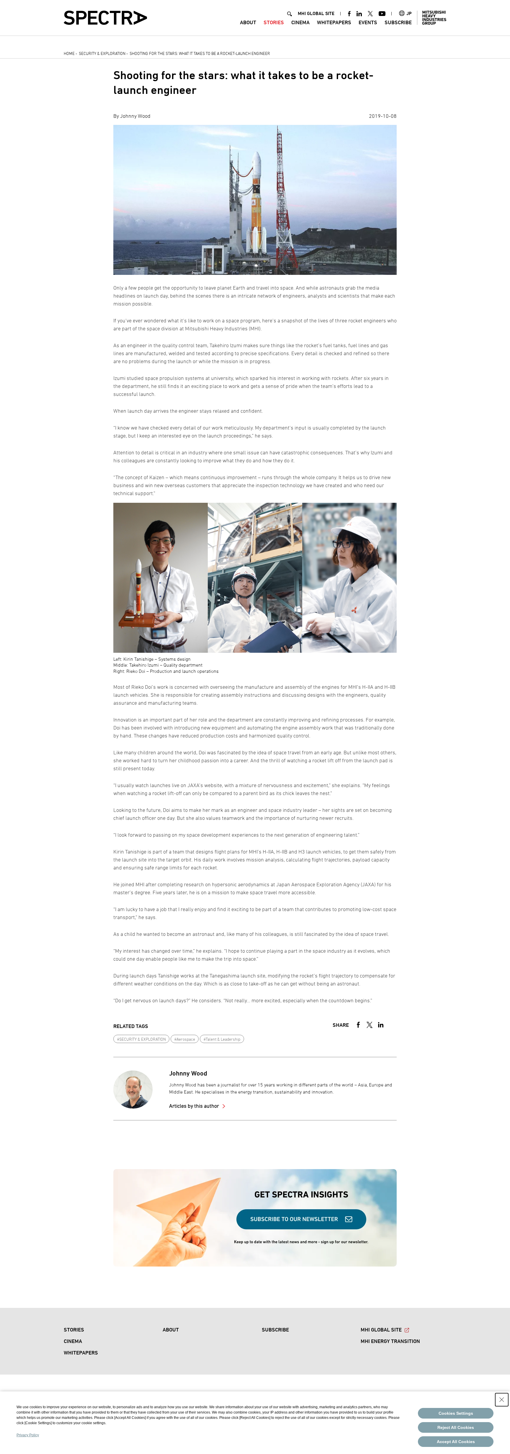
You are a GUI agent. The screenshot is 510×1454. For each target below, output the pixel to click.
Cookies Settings (456, 1413)
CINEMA (300, 22)
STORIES (274, 22)
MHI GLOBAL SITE (316, 13)
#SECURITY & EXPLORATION (141, 1039)
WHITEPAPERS (334, 22)
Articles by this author (194, 1106)
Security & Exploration (102, 53)
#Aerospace (184, 1039)
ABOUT (248, 22)
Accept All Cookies (456, 1441)
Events (368, 22)
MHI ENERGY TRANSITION (390, 1341)
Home (69, 53)
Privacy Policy (28, 1435)
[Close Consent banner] (501, 1399)
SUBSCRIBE (398, 22)
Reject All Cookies (455, 1427)
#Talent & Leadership (222, 1039)
